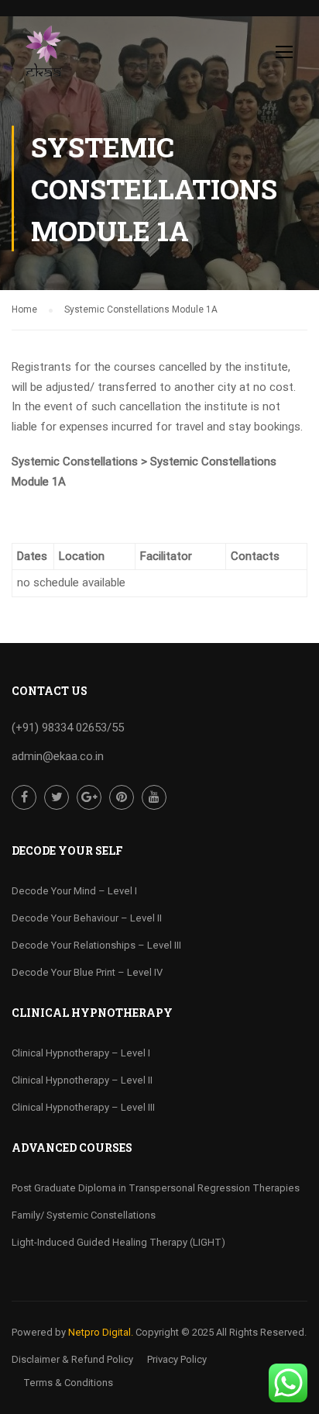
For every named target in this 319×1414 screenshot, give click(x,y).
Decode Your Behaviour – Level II (87, 918)
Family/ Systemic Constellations (84, 1215)
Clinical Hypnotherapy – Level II (82, 1080)
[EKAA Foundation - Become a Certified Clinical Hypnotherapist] (43, 55)
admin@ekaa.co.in (58, 756)
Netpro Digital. (100, 1332)
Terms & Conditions (68, 1382)
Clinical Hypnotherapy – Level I (81, 1053)
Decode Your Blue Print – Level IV (87, 972)
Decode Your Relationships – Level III (96, 945)
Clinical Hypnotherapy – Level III (83, 1107)
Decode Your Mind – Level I (74, 891)
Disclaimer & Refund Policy (72, 1359)
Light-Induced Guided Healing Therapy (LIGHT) (118, 1242)
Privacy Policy (177, 1359)
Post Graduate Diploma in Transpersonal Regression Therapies (156, 1188)
